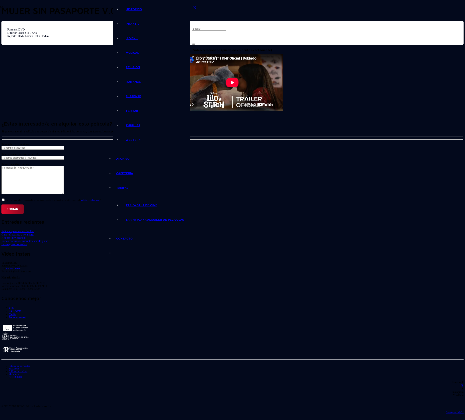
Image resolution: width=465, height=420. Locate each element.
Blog (11, 307)
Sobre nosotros (17, 317)
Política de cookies (18, 371)
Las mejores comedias (14, 244)
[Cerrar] (193, 44)
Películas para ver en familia (17, 231)
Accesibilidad (15, 377)
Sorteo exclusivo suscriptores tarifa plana (24, 241)
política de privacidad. (90, 200)
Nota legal (14, 368)
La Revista (15, 310)
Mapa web (14, 374)
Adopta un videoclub (13, 237)
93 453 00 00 (13, 268)
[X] (194, 7)
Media (12, 314)
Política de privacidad (19, 366)
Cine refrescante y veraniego (17, 234)
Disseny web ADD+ (455, 412)
